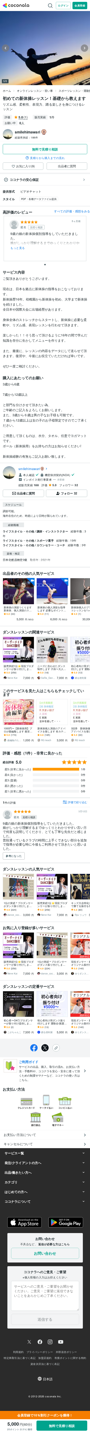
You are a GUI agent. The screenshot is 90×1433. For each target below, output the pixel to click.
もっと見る (17, 247)
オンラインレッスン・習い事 (35, 90)
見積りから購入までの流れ (47, 157)
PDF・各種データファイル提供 (39, 199)
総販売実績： (26, 137)
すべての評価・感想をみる (72, 211)
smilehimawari (29, 468)
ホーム (7, 90)
